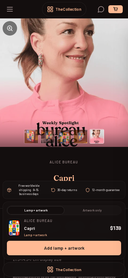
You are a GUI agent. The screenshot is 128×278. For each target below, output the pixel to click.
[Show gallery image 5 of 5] (97, 136)
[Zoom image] (10, 28)
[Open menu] (10, 9)
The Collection (68, 9)
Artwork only (92, 210)
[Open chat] (101, 9)
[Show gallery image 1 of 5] (31, 136)
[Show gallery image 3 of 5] (64, 136)
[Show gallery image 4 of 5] (80, 136)
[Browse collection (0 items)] (115, 9)
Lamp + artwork (36, 210)
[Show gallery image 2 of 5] (47, 136)
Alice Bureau (64, 162)
